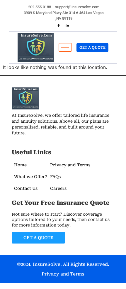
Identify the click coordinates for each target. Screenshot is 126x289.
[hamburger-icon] (65, 47)
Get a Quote (92, 47)
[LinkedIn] (67, 25)
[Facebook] (58, 25)
